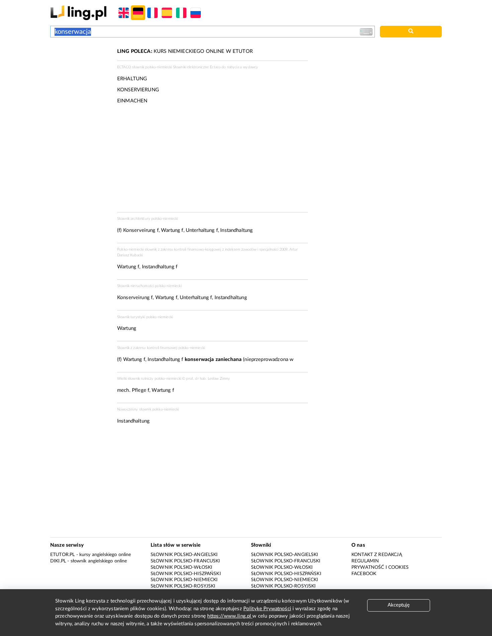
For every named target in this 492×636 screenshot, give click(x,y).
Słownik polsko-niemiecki (184, 579)
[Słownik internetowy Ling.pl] (78, 12)
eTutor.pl (62, 554)
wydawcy (250, 67)
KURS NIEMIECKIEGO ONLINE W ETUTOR (185, 51)
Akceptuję (399, 605)
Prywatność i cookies (380, 567)
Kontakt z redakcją (376, 554)
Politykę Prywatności (267, 608)
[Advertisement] (80, 73)
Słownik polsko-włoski (181, 567)
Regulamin (365, 561)
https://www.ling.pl (229, 616)
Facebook (363, 573)
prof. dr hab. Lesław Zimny (208, 378)
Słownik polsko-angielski (184, 554)
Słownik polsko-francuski (185, 561)
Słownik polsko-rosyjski (183, 586)
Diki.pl (58, 561)
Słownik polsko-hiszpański (186, 573)
